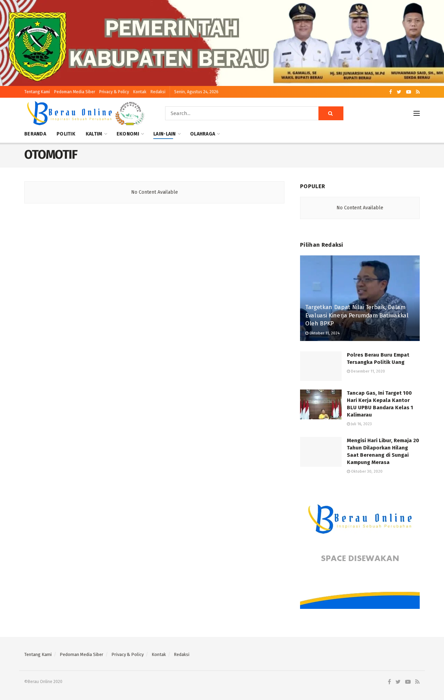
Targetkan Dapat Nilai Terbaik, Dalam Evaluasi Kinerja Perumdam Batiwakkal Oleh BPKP (357, 315)
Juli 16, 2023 (361, 424)
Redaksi (158, 91)
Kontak (139, 91)
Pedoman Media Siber (74, 91)
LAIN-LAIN (164, 134)
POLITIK (66, 134)
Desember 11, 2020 (367, 371)
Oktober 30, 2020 (366, 471)
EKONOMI (128, 134)
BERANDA (35, 134)
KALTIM (94, 134)
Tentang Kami (37, 91)
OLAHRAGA (202, 134)
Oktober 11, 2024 (324, 333)
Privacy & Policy (114, 91)
